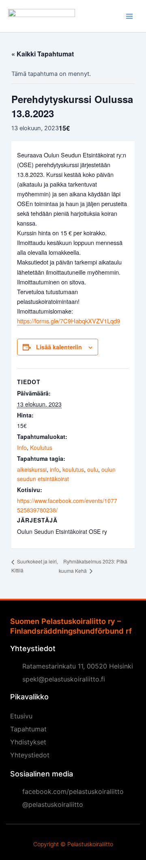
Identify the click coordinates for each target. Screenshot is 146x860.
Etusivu (21, 716)
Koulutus (41, 447)
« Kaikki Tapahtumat (42, 53)
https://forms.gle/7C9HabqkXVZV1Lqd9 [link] (68, 320)
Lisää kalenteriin (59, 347)
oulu (92, 469)
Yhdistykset (28, 742)
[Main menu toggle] (129, 16)
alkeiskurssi (32, 469)
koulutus (73, 469)
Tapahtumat (28, 729)
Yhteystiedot (29, 755)
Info (22, 447)
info (54, 469)
